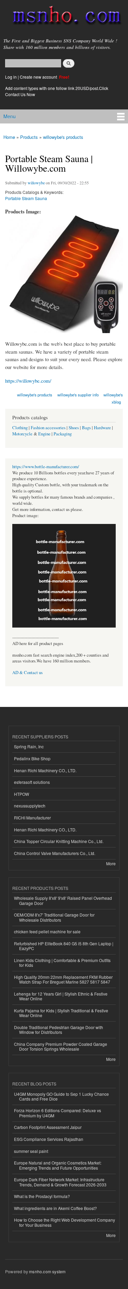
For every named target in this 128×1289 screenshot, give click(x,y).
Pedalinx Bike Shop (32, 758)
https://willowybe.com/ (28, 380)
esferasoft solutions (32, 782)
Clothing (20, 428)
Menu (9, 116)
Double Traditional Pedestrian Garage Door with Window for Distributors (58, 1029)
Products (29, 137)
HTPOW (21, 794)
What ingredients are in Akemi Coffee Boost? (55, 1208)
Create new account (39, 77)
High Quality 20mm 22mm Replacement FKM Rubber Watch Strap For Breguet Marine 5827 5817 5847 (63, 979)
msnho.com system (47, 1271)
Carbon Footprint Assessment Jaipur (48, 1127)
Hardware (102, 428)
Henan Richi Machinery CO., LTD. (45, 770)
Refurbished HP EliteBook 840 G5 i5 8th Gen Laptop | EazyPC (63, 946)
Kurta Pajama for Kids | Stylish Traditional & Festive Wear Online (61, 1013)
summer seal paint (31, 1151)
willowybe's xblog (113, 398)
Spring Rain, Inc (29, 746)
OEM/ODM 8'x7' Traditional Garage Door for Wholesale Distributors (54, 917)
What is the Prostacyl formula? (42, 1196)
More (111, 863)
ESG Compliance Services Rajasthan (48, 1139)
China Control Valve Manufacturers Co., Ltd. (54, 853)
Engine (44, 434)
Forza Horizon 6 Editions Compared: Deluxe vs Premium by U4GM (57, 1112)
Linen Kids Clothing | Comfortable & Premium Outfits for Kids (62, 962)
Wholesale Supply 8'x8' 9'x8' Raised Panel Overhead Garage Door (63, 900)
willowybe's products (63, 137)
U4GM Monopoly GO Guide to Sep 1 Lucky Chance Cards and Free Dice (61, 1096)
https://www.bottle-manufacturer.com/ (45, 467)
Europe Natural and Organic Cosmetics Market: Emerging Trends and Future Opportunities (57, 1165)
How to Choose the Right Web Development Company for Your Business (64, 1222)
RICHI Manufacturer (32, 817)
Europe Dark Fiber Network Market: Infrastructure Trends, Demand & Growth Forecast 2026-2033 (60, 1181)
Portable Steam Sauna (26, 198)
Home (9, 137)
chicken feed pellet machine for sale (47, 931)
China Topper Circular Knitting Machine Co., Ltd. (58, 841)
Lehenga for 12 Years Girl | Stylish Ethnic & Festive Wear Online (61, 996)
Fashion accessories (48, 428)
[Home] (64, 17)
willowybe (36, 182)
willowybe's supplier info (78, 394)
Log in (11, 77)
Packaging (63, 434)
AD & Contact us (27, 672)
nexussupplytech (29, 805)
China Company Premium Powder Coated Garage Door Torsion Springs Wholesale (60, 1046)
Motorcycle (22, 434)
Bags (86, 428)
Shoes (74, 428)
